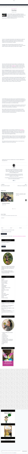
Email (11, 227)
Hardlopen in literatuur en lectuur (5, 287)
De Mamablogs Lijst (8, 439)
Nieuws (2, 292)
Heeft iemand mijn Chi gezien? (5, 185)
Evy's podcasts (4, 334)
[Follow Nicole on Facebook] (13, 180)
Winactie (2, 296)
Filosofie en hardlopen (4, 283)
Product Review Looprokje (5, 294)
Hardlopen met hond (5, 338)
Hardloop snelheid (4, 332)
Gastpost (2, 284)
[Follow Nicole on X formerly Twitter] (14, 180)
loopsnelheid (22, 129)
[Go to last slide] (2, 200)
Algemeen (2, 279)
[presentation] (7, 197)
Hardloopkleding (3, 286)
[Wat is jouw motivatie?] (8, 417)
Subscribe (3, 246)
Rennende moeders (4, 295)
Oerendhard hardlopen (6, 203)
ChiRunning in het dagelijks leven (22, 185)
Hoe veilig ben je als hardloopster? (6, 310)
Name (2, 227)
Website (20, 227)
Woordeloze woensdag (4, 297)
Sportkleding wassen (5, 340)
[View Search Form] (14, 0)
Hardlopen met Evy (5, 342)
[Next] (26, 200)
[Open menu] (14, 4)
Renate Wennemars (5, 341)
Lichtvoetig (2, 288)
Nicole (14, 167)
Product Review (3, 293)
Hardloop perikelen (14, 8)
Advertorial (2, 278)
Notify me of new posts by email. (6, 231)
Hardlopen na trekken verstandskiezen (7, 339)
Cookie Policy (14, 452)
